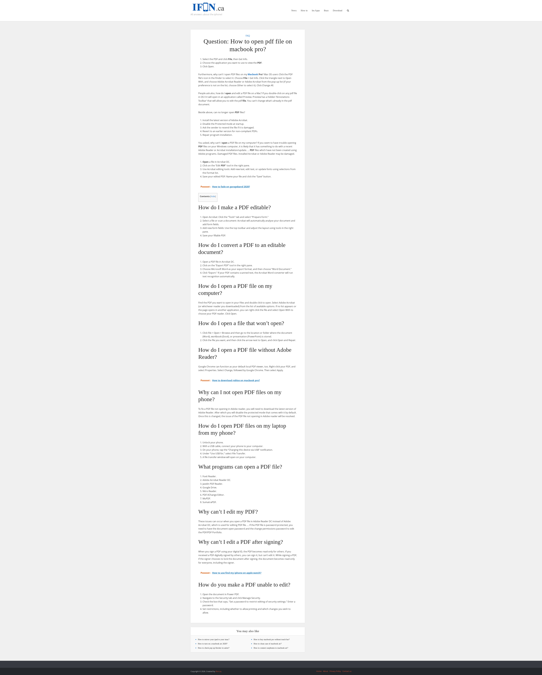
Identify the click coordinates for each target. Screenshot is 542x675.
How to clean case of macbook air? (268, 644)
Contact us (346, 671)
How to (304, 10)
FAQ (248, 35)
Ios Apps (316, 10)
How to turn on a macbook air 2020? (212, 644)
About (325, 671)
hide (213, 196)
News (294, 10)
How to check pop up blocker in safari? (213, 648)
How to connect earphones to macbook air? (271, 648)
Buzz (326, 10)
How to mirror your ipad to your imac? (213, 639)
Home (319, 671)
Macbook (253, 74)
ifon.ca (218, 671)
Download (337, 10)
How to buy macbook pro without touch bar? (272, 639)
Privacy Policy (335, 671)
